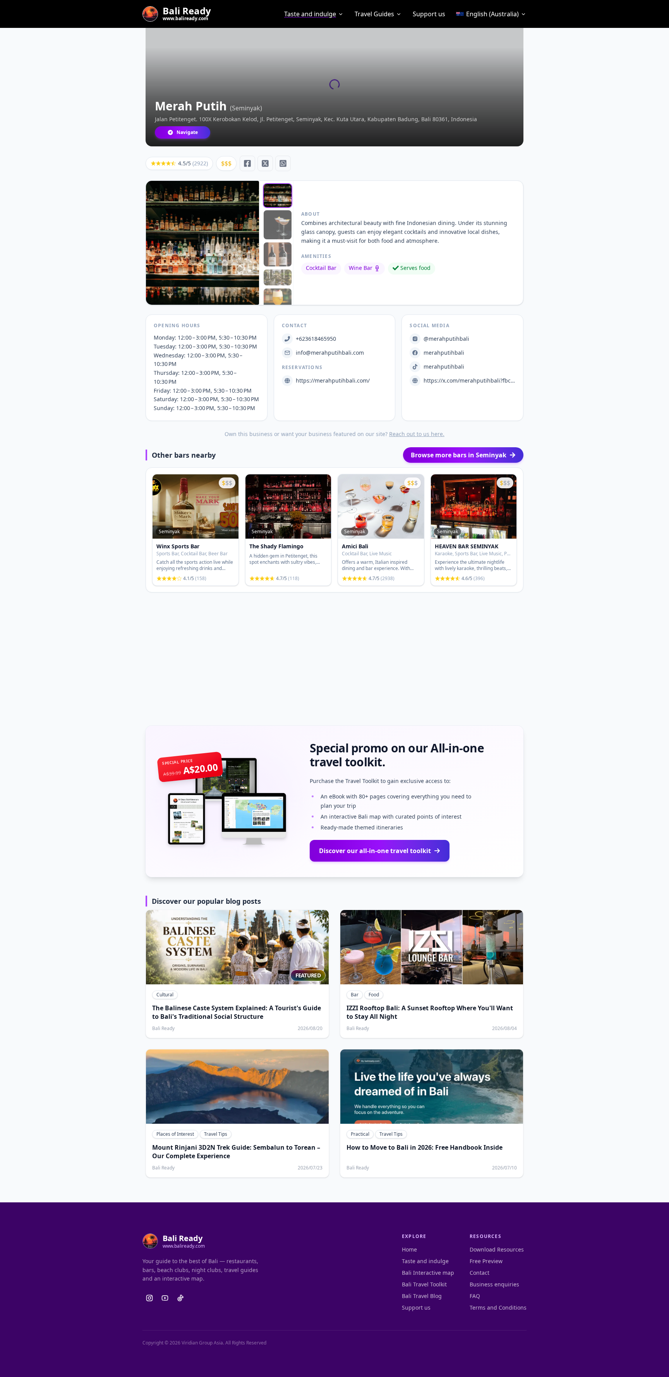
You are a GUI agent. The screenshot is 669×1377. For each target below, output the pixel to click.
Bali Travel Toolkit (424, 1284)
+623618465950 (316, 338)
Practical (360, 1134)
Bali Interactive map (428, 1272)
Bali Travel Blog (422, 1296)
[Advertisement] (334, 659)
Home (409, 1249)
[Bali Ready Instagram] (149, 1298)
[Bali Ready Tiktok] (180, 1298)
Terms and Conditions (498, 1307)
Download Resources (497, 1249)
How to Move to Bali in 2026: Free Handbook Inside (425, 1147)
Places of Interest (175, 1134)
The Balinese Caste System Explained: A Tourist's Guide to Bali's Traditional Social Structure (236, 1012)
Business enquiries (494, 1284)
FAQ (475, 1296)
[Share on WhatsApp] (283, 163)
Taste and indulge (310, 14)
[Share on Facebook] (247, 163)
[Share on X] (265, 163)
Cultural (164, 994)
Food (374, 994)
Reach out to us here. (416, 434)
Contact (479, 1272)
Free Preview (486, 1261)
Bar (355, 994)
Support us (429, 14)
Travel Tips (215, 1134)
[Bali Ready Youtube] (165, 1298)
